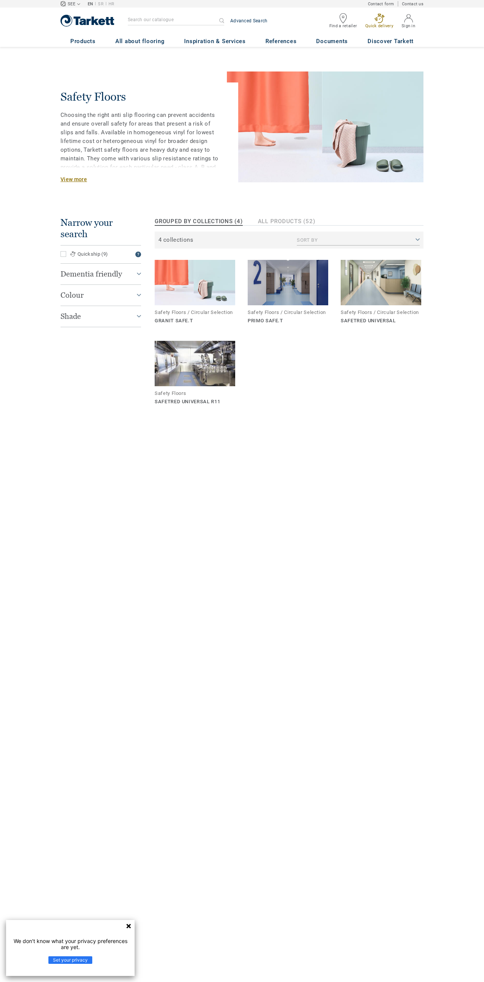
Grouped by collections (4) (199, 221)
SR (101, 4)
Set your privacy (70, 960)
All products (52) (286, 221)
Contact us (413, 4)
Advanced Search (249, 20)
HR (112, 4)
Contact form (381, 4)
